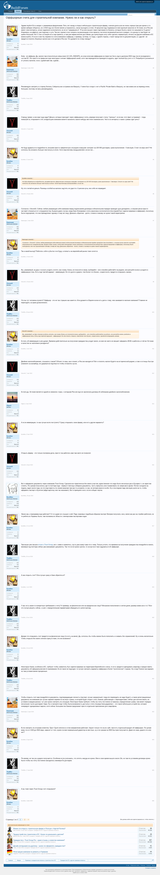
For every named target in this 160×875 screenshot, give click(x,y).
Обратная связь (135, 865)
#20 (153, 617)
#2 (153, 68)
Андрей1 (15, 853)
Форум (18, 11)
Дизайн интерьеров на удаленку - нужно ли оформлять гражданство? (39, 846)
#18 (153, 556)
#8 (153, 256)
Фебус (15, 842)
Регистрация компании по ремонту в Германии (30, 852)
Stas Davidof (16, 830)
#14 (153, 434)
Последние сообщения (24, 14)
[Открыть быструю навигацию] (152, 860)
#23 (153, 711)
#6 (153, 193)
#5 (153, 159)
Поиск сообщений (11, 14)
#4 (153, 129)
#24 (153, 739)
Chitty (14, 847)
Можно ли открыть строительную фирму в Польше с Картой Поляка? (39, 828)
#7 (153, 220)
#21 (153, 648)
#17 (153, 526)
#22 (153, 678)
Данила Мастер (17, 836)
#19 (153, 587)
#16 (153, 495)
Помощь (143, 865)
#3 (153, 98)
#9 (153, 281)
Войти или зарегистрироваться (144, 1)
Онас (40, 11)
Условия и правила (150, 868)
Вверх (153, 865)
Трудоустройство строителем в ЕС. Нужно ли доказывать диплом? (38, 834)
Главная (10, 11)
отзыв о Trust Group (45, 545)
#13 (153, 403)
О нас (127, 865)
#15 (153, 465)
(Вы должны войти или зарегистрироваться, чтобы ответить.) (137, 819)
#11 (153, 348)
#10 (153, 312)
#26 (153, 800)
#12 (153, 373)
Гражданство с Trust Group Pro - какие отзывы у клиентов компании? (39, 840)
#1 (153, 44)
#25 (153, 770)
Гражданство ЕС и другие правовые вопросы (46, 830)
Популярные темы (28, 11)
